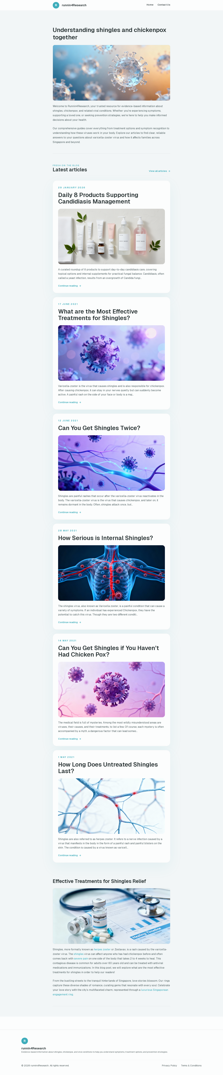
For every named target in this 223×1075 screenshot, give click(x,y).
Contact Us (164, 4)
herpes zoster (102, 949)
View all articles (159, 171)
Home (150, 4)
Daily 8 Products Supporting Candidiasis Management (98, 198)
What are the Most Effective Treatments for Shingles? (98, 314)
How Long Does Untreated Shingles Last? (108, 767)
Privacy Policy (169, 1065)
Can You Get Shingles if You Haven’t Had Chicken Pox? (108, 651)
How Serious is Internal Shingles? (105, 538)
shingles (79, 954)
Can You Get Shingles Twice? (99, 428)
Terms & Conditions (191, 1065)
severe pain (81, 958)
